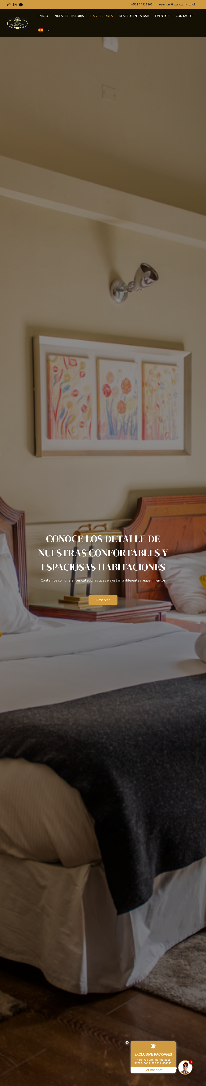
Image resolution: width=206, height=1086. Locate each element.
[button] (103, 600)
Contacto (184, 16)
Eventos (162, 16)
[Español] (44, 30)
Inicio (43, 16)
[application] (47, 30)
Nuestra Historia (69, 16)
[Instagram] (15, 4)
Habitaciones (101, 16)
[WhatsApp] (9, 4)
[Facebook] (21, 4)
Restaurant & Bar (134, 16)
